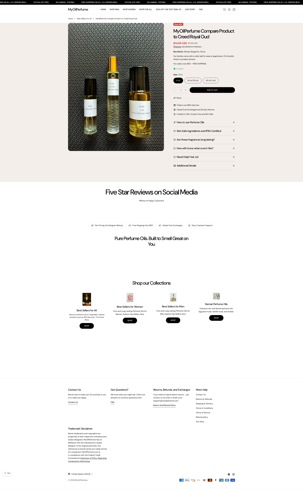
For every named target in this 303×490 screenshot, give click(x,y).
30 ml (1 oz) (211, 80)
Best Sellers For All (84, 19)
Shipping (177, 46)
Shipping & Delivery (204, 403)
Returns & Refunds (204, 399)
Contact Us (201, 394)
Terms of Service (203, 412)
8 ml (178, 80)
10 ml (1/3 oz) (192, 80)
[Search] (224, 9)
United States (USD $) (80, 474)
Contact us (73, 402)
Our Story (200, 421)
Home (70, 19)
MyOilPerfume (78, 9)
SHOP (86, 326)
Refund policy (202, 417)
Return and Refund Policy (164, 405)
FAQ (112, 402)
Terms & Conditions (204, 408)
